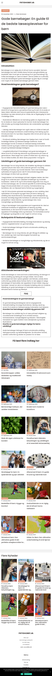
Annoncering (26, 660)
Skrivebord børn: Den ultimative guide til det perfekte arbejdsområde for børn (12, 540)
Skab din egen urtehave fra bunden (12, 439)
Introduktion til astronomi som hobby (38, 374)
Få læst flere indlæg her (26, 340)
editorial (29, 368)
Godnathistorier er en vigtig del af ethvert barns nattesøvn (37, 506)
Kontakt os (26, 667)
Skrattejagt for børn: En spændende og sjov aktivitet (12, 473)
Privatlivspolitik (28, 674)
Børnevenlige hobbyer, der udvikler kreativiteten (11, 408)
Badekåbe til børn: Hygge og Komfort (12, 504)
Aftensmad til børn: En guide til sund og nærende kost (38, 473)
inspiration (4, 368)
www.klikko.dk (28, 647)
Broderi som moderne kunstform (35, 408)
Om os (26, 662)
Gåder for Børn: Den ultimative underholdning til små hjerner (39, 538)
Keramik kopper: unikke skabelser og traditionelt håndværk (11, 375)
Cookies (26, 665)
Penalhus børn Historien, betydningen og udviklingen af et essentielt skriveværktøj (38, 440)
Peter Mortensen (21, 14)
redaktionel (5, 10)
